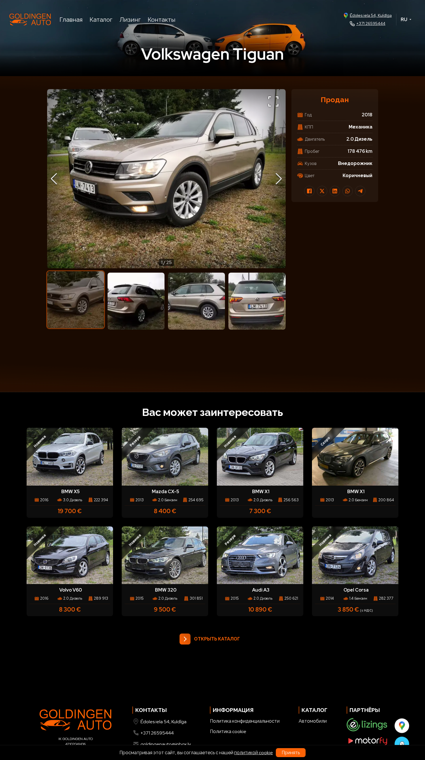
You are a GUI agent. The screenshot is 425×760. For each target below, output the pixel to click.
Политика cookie (228, 731)
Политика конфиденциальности (245, 721)
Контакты (161, 19)
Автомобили (313, 721)
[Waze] (401, 744)
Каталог (101, 19)
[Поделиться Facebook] (309, 191)
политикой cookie (253, 753)
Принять (291, 753)
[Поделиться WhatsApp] (347, 191)
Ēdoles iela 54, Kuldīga (371, 15)
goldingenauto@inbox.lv (166, 744)
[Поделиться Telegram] (360, 191)
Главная (71, 19)
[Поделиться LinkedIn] (335, 191)
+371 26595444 (370, 23)
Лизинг (130, 19)
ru (404, 19)
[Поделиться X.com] (322, 191)
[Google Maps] (401, 725)
